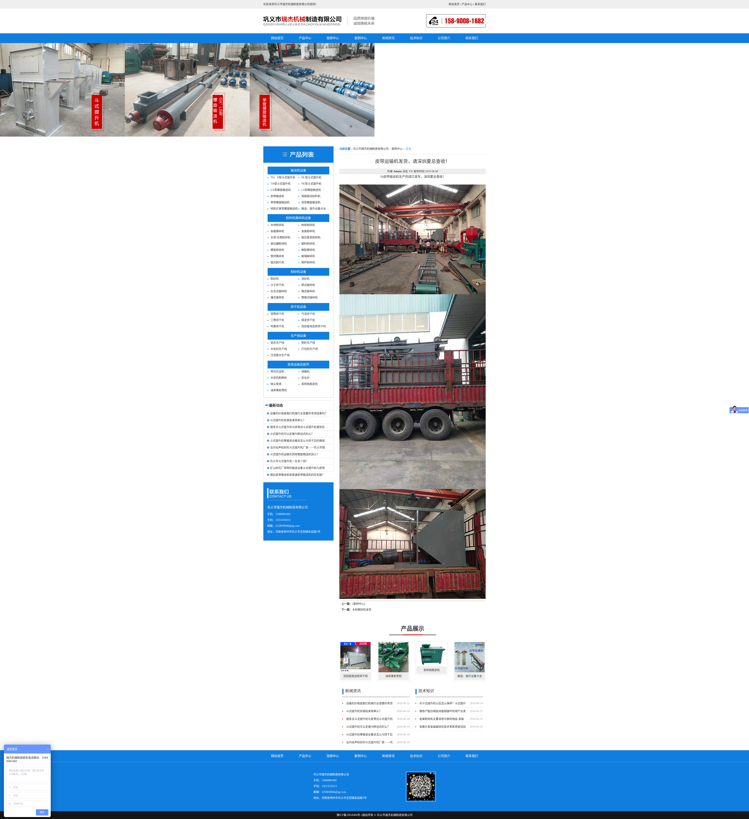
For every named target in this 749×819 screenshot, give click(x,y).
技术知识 (416, 38)
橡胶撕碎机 (308, 249)
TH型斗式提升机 (281, 183)
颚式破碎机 (308, 285)
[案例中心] (358, 603)
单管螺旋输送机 (280, 202)
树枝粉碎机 (308, 225)
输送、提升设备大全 (313, 208)
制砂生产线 (308, 342)
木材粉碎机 (277, 225)
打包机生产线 (309, 348)
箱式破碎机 (308, 291)
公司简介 (444, 38)
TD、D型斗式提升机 (283, 177)
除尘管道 (276, 384)
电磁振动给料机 (310, 196)
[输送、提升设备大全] (469, 657)
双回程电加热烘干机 (313, 326)
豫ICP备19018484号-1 (349, 815)
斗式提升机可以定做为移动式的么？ (292, 433)
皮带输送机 (277, 196)
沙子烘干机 (277, 285)
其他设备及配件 (298, 364)
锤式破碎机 (277, 297)
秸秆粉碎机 (308, 262)
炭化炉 (305, 377)
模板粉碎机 (277, 249)
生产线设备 (298, 335)
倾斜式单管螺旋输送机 (284, 208)
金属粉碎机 (308, 231)
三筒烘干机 (277, 320)
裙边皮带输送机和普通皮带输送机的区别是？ (297, 474)
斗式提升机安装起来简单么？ (288, 420)
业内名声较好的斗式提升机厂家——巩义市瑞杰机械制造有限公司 (309, 447)
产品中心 (467, 4)
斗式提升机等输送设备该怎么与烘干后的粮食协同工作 (303, 440)
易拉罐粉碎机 (279, 243)
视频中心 (333, 38)
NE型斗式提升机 (311, 183)
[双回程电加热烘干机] (355, 657)
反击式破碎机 (279, 291)
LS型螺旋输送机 (311, 189)
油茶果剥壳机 (279, 390)
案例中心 (360, 38)
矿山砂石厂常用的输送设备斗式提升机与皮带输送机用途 (304, 467)
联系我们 (480, 4)
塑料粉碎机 (308, 243)
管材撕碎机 (277, 256)
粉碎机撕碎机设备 (298, 218)
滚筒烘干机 (277, 313)
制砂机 (275, 278)
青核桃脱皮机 (309, 384)
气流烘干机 (308, 313)
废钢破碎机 (308, 256)
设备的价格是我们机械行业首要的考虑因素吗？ (298, 413)
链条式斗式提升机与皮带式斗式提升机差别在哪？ (300, 427)
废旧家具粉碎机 (310, 237)
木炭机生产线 (279, 348)
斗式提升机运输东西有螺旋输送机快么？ (294, 454)
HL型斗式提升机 (311, 177)
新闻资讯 (388, 38)
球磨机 (305, 371)
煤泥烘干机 (308, 320)
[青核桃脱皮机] (431, 654)
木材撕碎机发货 (361, 609)
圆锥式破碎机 (309, 297)
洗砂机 (305, 278)
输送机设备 (298, 170)
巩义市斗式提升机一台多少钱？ (289, 461)
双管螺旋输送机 (310, 202)
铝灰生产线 (277, 342)
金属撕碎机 (277, 231)
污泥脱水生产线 (280, 355)
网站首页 (454, 4)
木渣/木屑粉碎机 (280, 237)
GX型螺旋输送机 (281, 189)
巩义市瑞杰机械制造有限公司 (371, 148)
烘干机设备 (298, 306)
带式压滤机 (277, 371)
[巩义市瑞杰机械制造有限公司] (302, 20)
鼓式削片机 (277, 262)
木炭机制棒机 (279, 377)
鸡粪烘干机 (277, 326)
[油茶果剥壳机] (393, 657)
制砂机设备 (298, 271)
